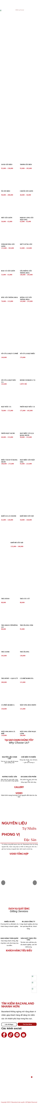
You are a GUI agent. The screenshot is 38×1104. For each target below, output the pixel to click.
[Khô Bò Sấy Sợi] (19, 532)
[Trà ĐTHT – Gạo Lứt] (10, 667)
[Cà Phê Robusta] (28, 667)
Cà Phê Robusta (26, 678)
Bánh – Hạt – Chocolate (27, 1088)
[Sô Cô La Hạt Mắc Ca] (10, 369)
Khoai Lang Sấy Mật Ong (26, 219)
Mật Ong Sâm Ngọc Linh (28, 732)
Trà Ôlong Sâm (26, 625)
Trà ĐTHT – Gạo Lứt (9, 678)
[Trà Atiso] (10, 588)
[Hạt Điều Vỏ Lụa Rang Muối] (28, 422)
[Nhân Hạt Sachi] (10, 422)
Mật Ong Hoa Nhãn (28, 705)
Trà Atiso (5, 598)
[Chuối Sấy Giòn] (28, 180)
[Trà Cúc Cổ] (28, 588)
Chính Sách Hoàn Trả (8, 1085)
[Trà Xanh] (10, 641)
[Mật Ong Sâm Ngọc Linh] (28, 721)
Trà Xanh (5, 652)
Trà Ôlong (24, 652)
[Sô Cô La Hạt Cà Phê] (10, 343)
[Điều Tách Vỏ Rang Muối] (10, 449)
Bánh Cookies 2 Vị (27, 380)
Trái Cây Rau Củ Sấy (26, 1085)
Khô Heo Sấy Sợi (27, 516)
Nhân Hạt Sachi (8, 433)
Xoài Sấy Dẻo (6, 164)
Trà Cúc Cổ (25, 598)
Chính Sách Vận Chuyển (9, 1096)
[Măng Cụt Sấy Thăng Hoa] (28, 286)
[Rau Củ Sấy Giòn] (10, 260)
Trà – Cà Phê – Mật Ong (27, 1095)
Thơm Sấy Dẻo (26, 164)
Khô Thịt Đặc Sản (25, 1091)
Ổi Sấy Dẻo (5, 191)
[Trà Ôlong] (28, 641)
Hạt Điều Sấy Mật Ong (27, 461)
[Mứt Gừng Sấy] (28, 233)
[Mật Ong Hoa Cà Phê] (10, 721)
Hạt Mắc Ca (6, 407)
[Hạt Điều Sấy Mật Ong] (28, 449)
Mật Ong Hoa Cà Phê (8, 732)
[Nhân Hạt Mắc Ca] (28, 396)
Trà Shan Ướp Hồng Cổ (9, 626)
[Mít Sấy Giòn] (10, 207)
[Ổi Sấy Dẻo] (10, 180)
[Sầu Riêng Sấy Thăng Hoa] (28, 260)
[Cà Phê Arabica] (10, 694)
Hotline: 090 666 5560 (7, 1074)
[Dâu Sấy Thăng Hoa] (10, 286)
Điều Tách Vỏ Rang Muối (9, 461)
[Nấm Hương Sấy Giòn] (10, 233)
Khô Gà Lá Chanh (8, 516)
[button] (9, 1024)
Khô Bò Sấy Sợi (17, 542)
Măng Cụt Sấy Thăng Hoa (26, 298)
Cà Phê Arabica (7, 705)
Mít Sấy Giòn (6, 218)
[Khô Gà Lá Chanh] (10, 505)
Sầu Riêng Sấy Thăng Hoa (26, 272)
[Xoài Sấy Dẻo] (10, 154)
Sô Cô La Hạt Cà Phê (9, 353)
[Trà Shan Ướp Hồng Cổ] (10, 614)
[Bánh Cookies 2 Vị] (28, 369)
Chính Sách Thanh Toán (9, 1093)
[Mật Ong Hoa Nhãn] (28, 694)
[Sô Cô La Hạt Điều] (28, 343)
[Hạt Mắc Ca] (10, 396)
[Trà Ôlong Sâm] (28, 614)
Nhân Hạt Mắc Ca (27, 407)
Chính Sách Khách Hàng (9, 1088)
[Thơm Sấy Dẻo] (28, 154)
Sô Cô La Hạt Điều (27, 353)
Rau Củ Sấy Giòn (8, 271)
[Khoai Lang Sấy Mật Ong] (28, 207)
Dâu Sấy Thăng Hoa (9, 297)
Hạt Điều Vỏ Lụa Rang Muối (27, 434)
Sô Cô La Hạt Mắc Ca (8, 381)
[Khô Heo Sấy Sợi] (28, 505)
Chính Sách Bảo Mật (7, 1090)
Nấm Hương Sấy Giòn (8, 245)
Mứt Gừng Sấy (26, 244)
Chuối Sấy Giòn (26, 191)
